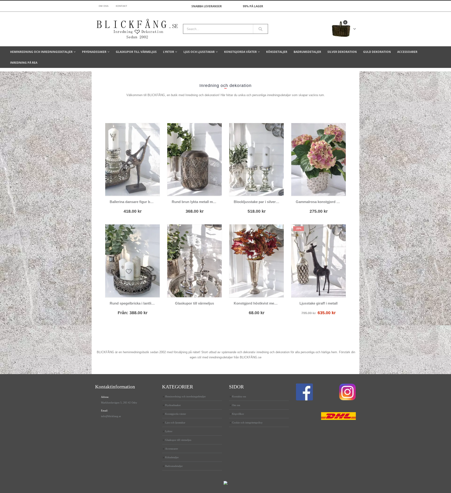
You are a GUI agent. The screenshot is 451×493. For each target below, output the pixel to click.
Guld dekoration (377, 52)
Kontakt (121, 6)
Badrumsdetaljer (307, 52)
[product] (132, 159)
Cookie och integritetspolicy (247, 422)
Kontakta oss (239, 396)
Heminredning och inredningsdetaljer (41, 52)
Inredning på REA (23, 63)
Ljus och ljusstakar (199, 52)
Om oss (104, 6)
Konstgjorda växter (240, 52)
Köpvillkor (238, 413)
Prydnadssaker (94, 52)
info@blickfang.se (111, 416)
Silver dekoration (342, 52)
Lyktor (168, 52)
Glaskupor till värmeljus (136, 52)
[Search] (260, 29)
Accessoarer (407, 52)
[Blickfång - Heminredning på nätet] (137, 29)
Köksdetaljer (276, 52)
